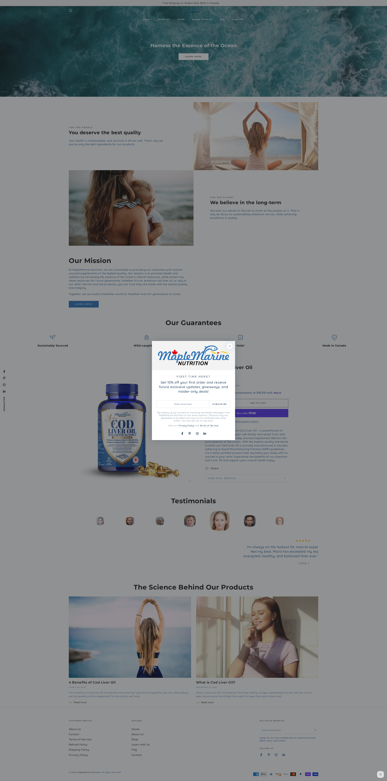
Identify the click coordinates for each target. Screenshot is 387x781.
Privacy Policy (186, 425)
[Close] (229, 346)
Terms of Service (209, 425)
